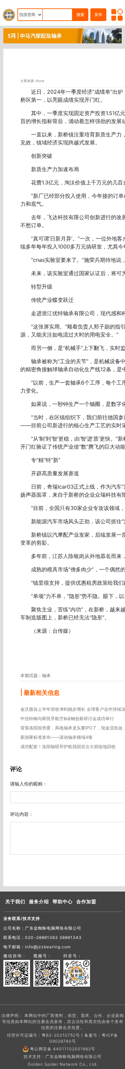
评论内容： (21, 814)
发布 (98, 14)
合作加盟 (86, 901)
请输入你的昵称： (28, 783)
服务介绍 (39, 901)
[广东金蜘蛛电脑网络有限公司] (62, 35)
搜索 (80, 14)
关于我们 (15, 901)
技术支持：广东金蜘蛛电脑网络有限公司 (63, 1056)
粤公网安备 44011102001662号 (62, 1048)
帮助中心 (63, 901)
